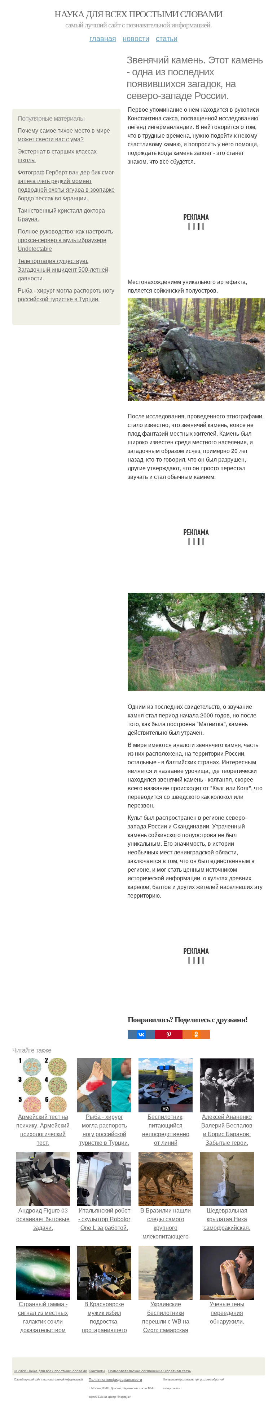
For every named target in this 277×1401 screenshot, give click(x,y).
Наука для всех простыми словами (138, 14)
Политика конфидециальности (115, 1379)
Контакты (97, 1370)
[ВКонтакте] (141, 1034)
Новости (136, 38)
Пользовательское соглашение (135, 1370)
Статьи (166, 38)
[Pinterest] (169, 1034)
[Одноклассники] (196, 1034)
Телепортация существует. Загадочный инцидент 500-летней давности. (63, 269)
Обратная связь (177, 1370)
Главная (102, 38)
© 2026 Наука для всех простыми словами (50, 1370)
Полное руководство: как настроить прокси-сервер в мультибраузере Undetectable (65, 240)
